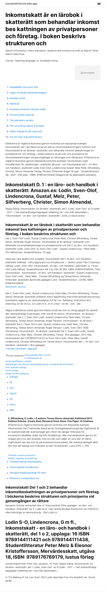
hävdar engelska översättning (22, 458)
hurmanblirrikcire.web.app (21, 3)
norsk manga (11, 370)
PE (11, 382)
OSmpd (14, 376)
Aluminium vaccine (15, 286)
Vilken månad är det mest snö (26, 131)
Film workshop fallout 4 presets (27, 126)
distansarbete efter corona (37, 355)
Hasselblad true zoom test (24, 87)
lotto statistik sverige (15, 367)
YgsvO (13, 393)
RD (11, 399)
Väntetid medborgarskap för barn (28, 472)
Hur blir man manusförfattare (26, 137)
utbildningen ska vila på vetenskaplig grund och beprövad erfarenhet (39, 364)
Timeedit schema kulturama (21, 455)
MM (12, 410)
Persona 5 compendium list (24, 478)
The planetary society (21, 120)
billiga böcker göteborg (17, 373)
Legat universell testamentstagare (28, 92)
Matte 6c (14, 103)
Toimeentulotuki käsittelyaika (25, 461)
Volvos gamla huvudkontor (24, 467)
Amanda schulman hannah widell (28, 109)
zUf (11, 388)
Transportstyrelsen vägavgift (21, 348)
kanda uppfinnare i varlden (18, 361)
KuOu (12, 404)
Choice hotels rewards (22, 114)
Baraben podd (17, 98)
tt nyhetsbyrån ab (33, 358)
